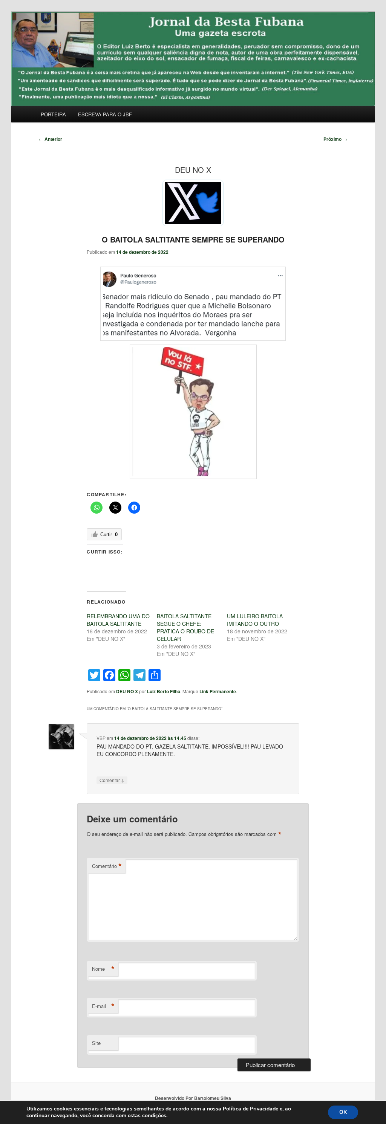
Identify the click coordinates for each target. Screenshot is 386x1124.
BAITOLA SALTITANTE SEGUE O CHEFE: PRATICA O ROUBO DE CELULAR (185, 627)
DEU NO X (127, 691)
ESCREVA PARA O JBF (105, 114)
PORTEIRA (53, 114)
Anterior (50, 139)
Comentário (107, 866)
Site (96, 1042)
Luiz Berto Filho (163, 691)
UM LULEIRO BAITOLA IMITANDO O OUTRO (255, 619)
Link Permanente (217, 691)
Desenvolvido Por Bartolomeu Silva (193, 1098)
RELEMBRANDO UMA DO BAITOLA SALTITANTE (118, 619)
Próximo (335, 139)
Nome (103, 969)
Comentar (112, 779)
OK (343, 1112)
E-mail (103, 1006)
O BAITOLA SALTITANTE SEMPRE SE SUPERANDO (193, 239)
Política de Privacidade (250, 1108)
